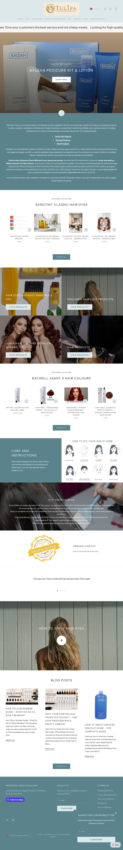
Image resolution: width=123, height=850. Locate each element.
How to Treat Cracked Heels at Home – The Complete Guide (100, 728)
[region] (61, 72)
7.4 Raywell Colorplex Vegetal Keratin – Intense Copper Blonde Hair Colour (105, 411)
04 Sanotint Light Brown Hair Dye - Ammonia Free (104, 237)
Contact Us (102, 803)
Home (20, 19)
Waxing (77, 19)
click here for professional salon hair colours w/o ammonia (36, 80)
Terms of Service (104, 807)
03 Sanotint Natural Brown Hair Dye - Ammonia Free (76, 237)
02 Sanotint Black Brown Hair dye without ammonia (47, 237)
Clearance (37, 19)
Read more (10, 740)
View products (80, 307)
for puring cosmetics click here (86, 79)
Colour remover (89, 27)
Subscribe (96, 839)
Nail (70, 19)
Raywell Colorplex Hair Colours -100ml (17, 409)
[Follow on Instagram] (13, 820)
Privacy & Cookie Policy (107, 795)
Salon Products (97, 19)
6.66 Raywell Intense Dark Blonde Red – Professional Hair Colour (76, 411)
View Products (18, 307)
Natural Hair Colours (55, 19)
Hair (27, 19)
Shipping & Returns (106, 791)
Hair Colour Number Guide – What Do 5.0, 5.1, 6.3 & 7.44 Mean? (21, 712)
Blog (85, 19)
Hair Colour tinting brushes (19, 237)
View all (61, 257)
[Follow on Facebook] (7, 820)
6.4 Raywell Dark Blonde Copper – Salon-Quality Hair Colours (46, 410)
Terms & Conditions (106, 799)
